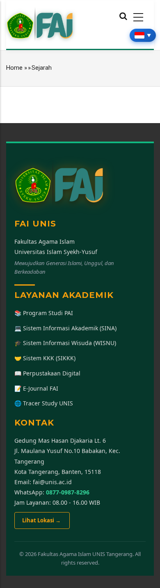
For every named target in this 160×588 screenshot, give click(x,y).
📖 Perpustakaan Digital (47, 373)
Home (14, 67)
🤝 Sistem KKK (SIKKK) (44, 358)
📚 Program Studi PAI (43, 313)
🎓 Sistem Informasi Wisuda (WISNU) (65, 343)
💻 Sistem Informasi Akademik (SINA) (65, 328)
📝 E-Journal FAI (36, 388)
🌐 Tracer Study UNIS (43, 403)
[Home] (40, 24)
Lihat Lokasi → (42, 520)
